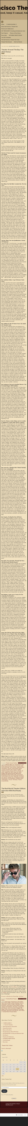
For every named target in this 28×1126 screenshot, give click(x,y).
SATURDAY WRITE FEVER (15, 35)
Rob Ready (21, 776)
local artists (13, 1008)
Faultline (5, 992)
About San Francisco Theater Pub (9, 26)
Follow (4, 1091)
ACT (14, 764)
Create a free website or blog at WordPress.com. (13, 1104)
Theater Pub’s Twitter (7, 1045)
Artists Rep (6, 767)
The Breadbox (4, 779)
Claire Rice (17, 1004)
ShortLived (9, 1010)
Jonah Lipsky (21, 1006)
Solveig (21, 777)
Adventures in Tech (19, 764)
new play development (13, 1009)
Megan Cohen (4, 1009)
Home (2, 24)
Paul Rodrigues (4, 776)
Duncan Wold (16, 1005)
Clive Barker (4, 768)
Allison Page (4, 766)
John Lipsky (15, 1006)
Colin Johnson (9, 1005)
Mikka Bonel (18, 773)
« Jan (2, 1075)
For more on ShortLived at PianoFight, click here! (12, 996)
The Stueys (15, 779)
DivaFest (8, 769)
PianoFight (16, 776)
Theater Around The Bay (11, 763)
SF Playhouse (17, 777)
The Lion (10, 779)
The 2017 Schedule (6, 37)
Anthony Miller (7, 1003)
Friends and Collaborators (7, 28)
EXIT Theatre (14, 769)
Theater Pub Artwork (6, 42)
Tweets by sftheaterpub (6, 1048)
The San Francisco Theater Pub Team (10, 39)
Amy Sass (18, 766)
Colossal (9, 768)
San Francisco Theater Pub (14, 10)
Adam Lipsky (8, 1001)
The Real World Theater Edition (9, 1011)
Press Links (4, 35)
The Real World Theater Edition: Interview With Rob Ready (13, 789)
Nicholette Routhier (5, 774)
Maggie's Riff (4, 773)
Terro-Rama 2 (14, 986)
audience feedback (15, 1003)
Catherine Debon (20, 767)
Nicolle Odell (13, 774)
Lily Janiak (19, 772)
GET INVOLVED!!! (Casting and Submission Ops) (13, 31)
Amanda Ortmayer (11, 766)
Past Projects (4, 33)
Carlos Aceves (13, 767)
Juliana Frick (7, 772)
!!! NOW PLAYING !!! (11, 24)
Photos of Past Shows (15, 33)
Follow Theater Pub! (7, 1079)
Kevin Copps (13, 772)
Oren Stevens (20, 774)
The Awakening (11, 778)
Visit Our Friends (18, 42)
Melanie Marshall (11, 773)
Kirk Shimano (4, 1008)
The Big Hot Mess (19, 778)
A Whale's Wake (8, 764)
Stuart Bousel (4, 778)
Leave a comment (22, 763)
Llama (9, 1008)
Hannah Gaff (13, 771)
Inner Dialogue (8, 1006)
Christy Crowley (11, 1004)
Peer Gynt (11, 776)
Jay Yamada (18, 771)
